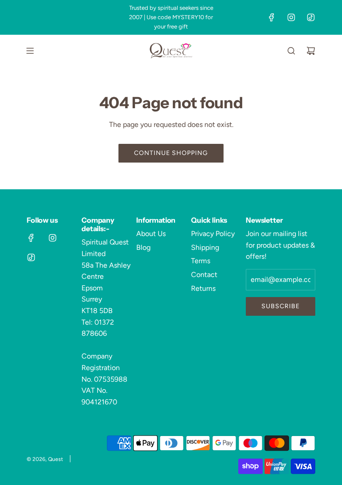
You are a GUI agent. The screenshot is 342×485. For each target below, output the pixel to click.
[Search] (291, 51)
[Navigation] (30, 51)
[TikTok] (311, 17)
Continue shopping (171, 153)
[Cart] (311, 51)
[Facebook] (271, 17)
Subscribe (280, 306)
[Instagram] (291, 17)
